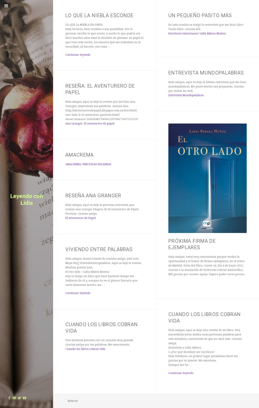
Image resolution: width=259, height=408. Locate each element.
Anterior (72, 401)
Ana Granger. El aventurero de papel (89, 123)
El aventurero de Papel (80, 217)
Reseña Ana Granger (93, 195)
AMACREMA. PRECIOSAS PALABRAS (88, 164)
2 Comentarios (92, 63)
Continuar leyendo (77, 54)
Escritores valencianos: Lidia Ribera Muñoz (197, 33)
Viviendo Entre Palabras (99, 249)
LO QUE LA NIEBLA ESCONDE (99, 15)
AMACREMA (79, 155)
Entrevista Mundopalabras (206, 73)
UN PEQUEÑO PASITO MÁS (200, 15)
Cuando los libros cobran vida (85, 348)
